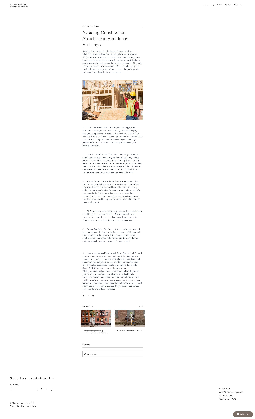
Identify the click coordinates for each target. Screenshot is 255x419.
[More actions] (142, 26)
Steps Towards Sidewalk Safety (129, 330)
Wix (34, 406)
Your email (14, 385)
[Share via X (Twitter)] (88, 296)
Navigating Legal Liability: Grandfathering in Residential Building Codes (94, 331)
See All (141, 306)
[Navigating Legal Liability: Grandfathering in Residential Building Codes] (96, 318)
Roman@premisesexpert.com (231, 392)
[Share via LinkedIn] (93, 296)
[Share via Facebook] (83, 296)
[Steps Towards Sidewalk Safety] (130, 318)
